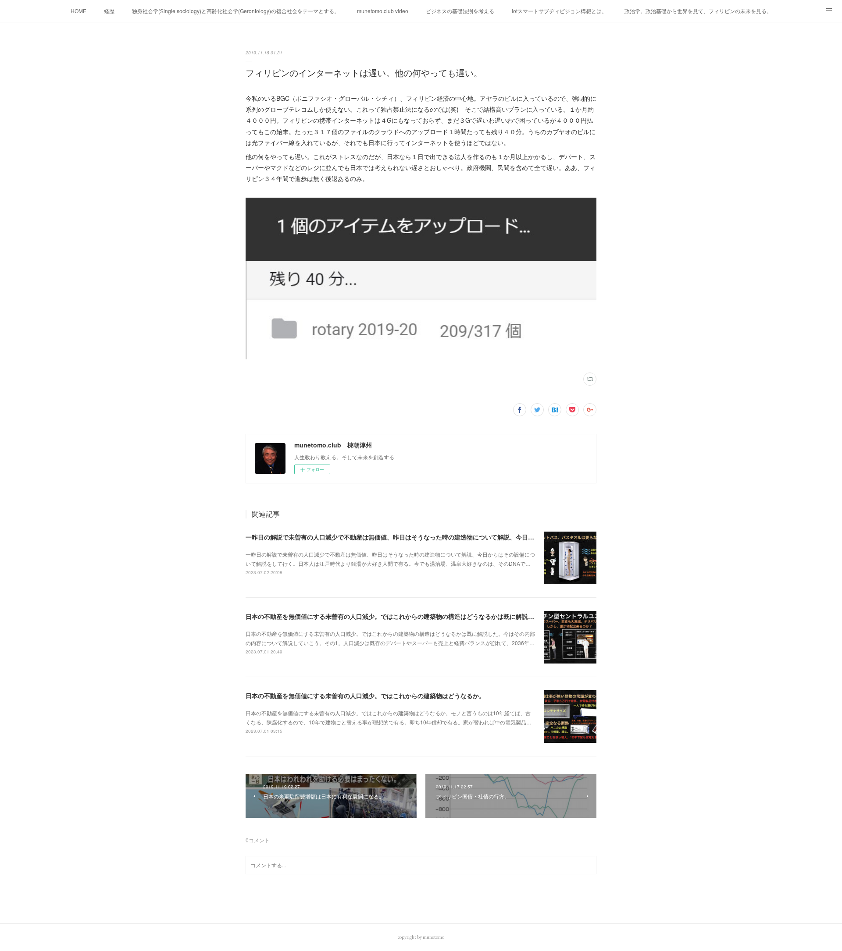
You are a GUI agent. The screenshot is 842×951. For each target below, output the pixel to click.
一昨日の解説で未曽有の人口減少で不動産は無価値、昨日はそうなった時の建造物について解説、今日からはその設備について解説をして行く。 (445, 536)
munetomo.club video (382, 10)
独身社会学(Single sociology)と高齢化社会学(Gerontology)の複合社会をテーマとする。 (235, 10)
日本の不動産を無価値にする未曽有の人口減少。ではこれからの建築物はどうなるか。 (365, 695)
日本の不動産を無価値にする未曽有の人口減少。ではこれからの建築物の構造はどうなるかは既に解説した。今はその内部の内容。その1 (435, 616)
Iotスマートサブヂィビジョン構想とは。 (559, 10)
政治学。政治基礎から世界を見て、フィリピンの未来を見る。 (698, 10)
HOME (78, 10)
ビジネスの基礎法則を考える (460, 10)
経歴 (109, 10)
